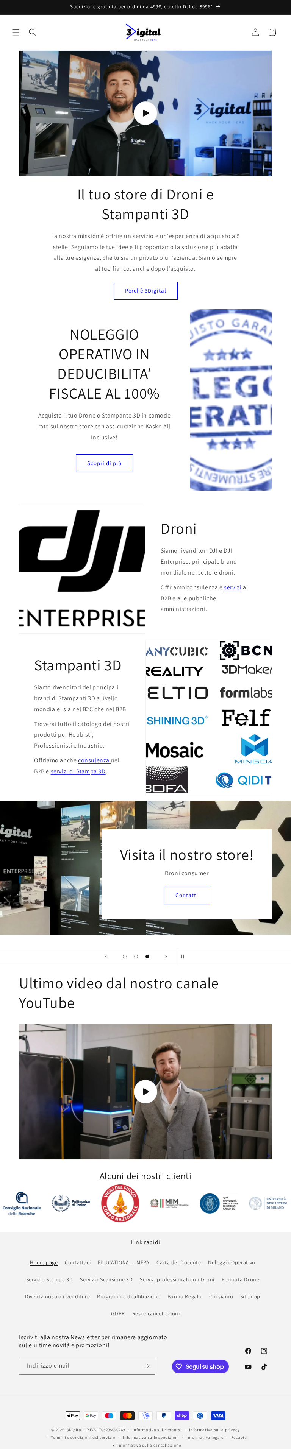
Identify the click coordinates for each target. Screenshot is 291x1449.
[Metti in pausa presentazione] (185, 956)
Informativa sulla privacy (214, 1429)
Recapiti (239, 1437)
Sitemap (250, 1296)
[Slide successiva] (166, 956)
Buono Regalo (184, 1296)
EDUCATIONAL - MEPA (124, 1262)
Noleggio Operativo (231, 1262)
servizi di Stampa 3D (78, 771)
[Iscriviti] (146, 1366)
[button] (16, 32)
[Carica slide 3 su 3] (147, 956)
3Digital (75, 1429)
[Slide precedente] (106, 956)
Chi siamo (221, 1296)
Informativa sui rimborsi (157, 1429)
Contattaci (78, 1262)
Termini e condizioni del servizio (83, 1437)
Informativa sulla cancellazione (149, 1445)
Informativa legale (205, 1437)
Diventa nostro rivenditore (57, 1296)
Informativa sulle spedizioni (151, 1437)
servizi (232, 587)
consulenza (94, 760)
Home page (44, 1262)
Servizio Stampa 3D (49, 1279)
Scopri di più (104, 463)
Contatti (145, 904)
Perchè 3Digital (145, 290)
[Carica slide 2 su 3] (136, 956)
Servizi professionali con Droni (177, 1279)
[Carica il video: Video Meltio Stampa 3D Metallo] (145, 1091)
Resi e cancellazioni (156, 1313)
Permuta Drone (241, 1279)
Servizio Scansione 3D (106, 1279)
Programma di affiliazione (128, 1296)
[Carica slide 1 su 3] (124, 956)
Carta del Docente (178, 1262)
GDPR (118, 1313)
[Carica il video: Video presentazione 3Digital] (145, 113)
